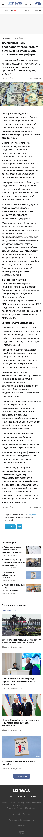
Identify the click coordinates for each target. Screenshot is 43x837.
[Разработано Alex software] (21, 832)
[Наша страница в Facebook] (24, 814)
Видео (33, 796)
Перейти (10, 526)
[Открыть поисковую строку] (26, 3)
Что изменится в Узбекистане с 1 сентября (18, 763)
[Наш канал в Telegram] (18, 814)
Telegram (32, 515)
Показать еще (21, 776)
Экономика (6, 38)
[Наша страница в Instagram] (13, 814)
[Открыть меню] (3, 3)
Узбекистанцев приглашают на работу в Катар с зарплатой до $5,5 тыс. (21, 641)
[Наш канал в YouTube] (29, 814)
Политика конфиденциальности (21, 820)
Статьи (19, 796)
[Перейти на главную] (15, 3)
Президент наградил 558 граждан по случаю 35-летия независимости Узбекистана (20, 681)
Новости (10, 796)
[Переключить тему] (38, 3)
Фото (26, 796)
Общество (5, 647)
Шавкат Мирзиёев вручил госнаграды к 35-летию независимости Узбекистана (21, 723)
